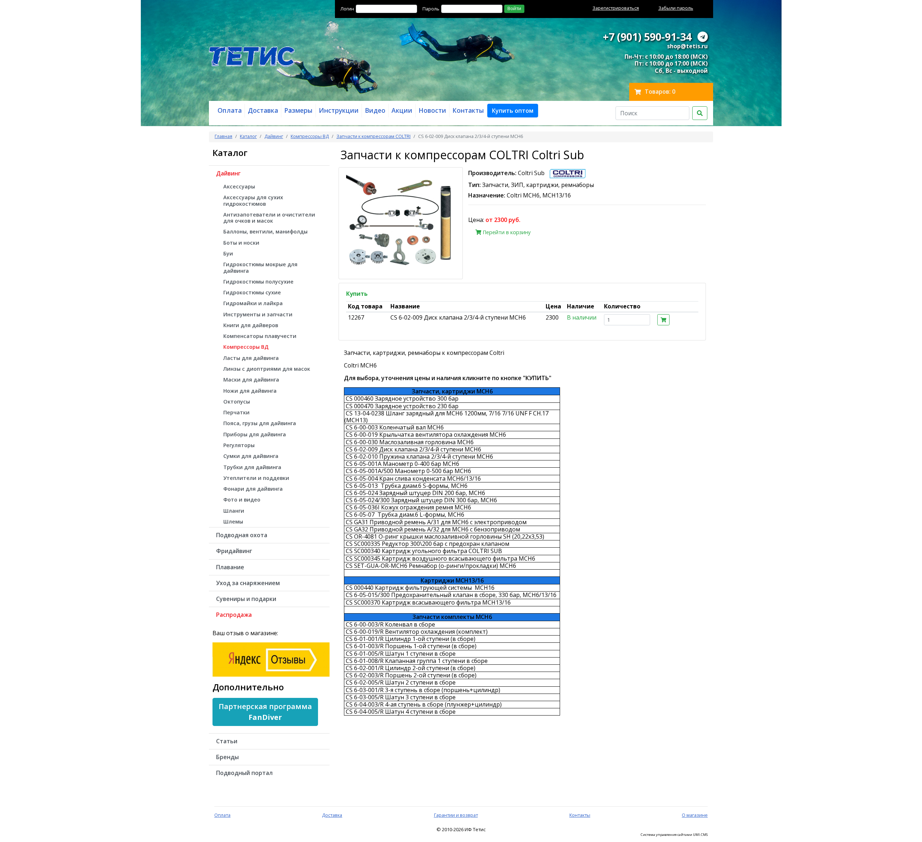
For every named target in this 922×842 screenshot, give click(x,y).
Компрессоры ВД (310, 136)
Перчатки (236, 412)
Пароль (430, 8)
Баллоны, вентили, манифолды (265, 231)
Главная (223, 136)
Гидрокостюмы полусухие (258, 281)
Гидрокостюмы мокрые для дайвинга (260, 267)
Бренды (227, 757)
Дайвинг (273, 136)
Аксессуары (239, 186)
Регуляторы (239, 445)
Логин (347, 8)
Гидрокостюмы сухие (252, 292)
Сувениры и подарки (246, 599)
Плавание (230, 567)
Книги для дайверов (250, 325)
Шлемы (233, 521)
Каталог (248, 136)
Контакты (579, 815)
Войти (514, 8)
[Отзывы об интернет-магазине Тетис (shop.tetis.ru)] (271, 659)
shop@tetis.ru (687, 46)
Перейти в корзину (506, 232)
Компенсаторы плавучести (259, 336)
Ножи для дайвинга (250, 390)
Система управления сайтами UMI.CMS (674, 835)
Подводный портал (244, 773)
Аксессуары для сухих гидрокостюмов (253, 200)
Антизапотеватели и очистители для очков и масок (269, 217)
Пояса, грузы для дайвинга (259, 423)
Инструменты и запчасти (257, 314)
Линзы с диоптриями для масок (266, 368)
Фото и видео (241, 499)
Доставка (332, 815)
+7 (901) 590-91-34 (647, 37)
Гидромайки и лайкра (253, 303)
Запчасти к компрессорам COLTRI (373, 136)
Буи (228, 253)
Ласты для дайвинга (251, 358)
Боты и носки (241, 242)
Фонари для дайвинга (253, 488)
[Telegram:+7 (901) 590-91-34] (703, 37)
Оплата (222, 815)
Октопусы (236, 401)
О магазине (695, 815)
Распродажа (234, 615)
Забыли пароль (675, 8)
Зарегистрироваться (615, 8)
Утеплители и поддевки (256, 478)
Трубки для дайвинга (252, 467)
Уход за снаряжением (248, 583)
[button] (512, 110)
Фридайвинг (234, 551)
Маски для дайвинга (251, 379)
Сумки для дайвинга (250, 456)
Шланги (233, 510)
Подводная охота (241, 535)
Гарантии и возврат (456, 815)
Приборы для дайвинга (254, 434)
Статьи (226, 741)
